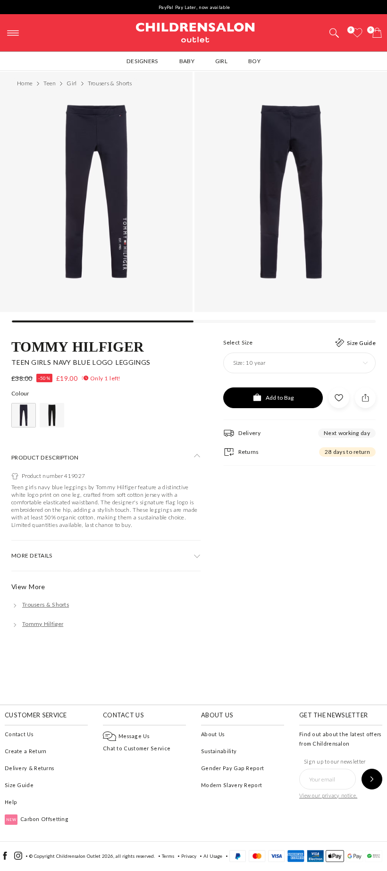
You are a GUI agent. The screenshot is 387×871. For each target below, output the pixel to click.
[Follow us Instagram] (18, 858)
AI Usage (212, 856)
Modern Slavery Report (231, 785)
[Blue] (23, 415)
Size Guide (19, 785)
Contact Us (19, 734)
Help (11, 802)
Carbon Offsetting (37, 819)
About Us (213, 734)
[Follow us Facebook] (5, 858)
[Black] (52, 415)
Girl (221, 61)
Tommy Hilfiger (77, 346)
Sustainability (218, 751)
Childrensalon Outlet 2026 (84, 856)
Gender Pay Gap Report (232, 768)
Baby (186, 61)
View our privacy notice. (328, 795)
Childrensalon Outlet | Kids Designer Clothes (195, 31)
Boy (254, 61)
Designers (142, 61)
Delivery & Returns (29, 768)
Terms (168, 856)
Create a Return (26, 751)
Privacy (188, 856)
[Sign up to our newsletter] (372, 779)
